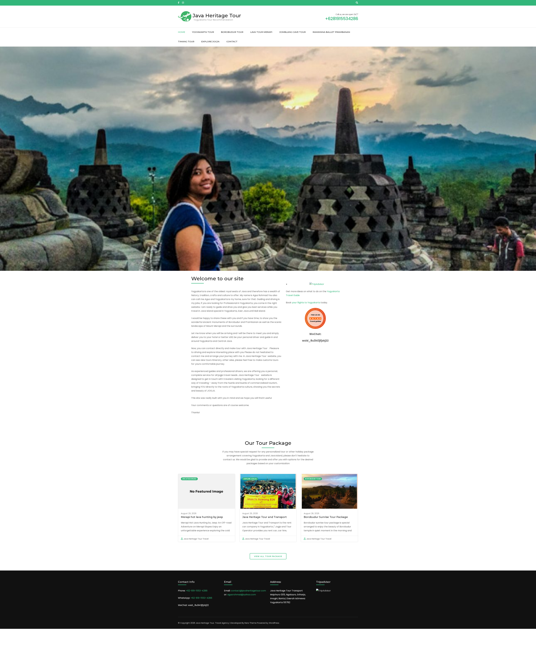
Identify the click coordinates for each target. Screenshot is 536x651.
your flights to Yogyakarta (306, 302)
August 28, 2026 (311, 513)
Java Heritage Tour (217, 15)
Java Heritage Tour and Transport (264, 517)
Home (181, 32)
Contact (231, 41)
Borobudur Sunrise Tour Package (326, 517)
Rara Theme (251, 623)
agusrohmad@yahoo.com (241, 594)
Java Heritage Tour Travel (196, 538)
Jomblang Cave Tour (292, 32)
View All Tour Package (268, 556)
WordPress (274, 623)
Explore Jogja (210, 41)
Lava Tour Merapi (261, 32)
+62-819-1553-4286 (196, 590)
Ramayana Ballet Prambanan (331, 32)
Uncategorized (189, 479)
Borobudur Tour (232, 32)
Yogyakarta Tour (203, 32)
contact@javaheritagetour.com (248, 590)
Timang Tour (186, 41)
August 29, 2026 (188, 513)
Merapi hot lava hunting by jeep (202, 517)
